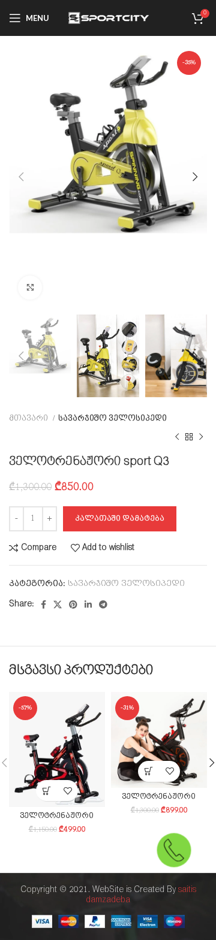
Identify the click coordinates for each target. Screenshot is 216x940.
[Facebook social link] (43, 604)
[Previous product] (177, 437)
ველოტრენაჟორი (57, 816)
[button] (46, 790)
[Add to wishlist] (67, 790)
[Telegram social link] (103, 604)
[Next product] (201, 437)
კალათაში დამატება (119, 518)
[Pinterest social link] (73, 604)
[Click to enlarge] (30, 288)
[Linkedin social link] (88, 604)
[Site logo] (108, 17)
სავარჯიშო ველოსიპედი (112, 418)
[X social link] (57, 604)
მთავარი (29, 418)
